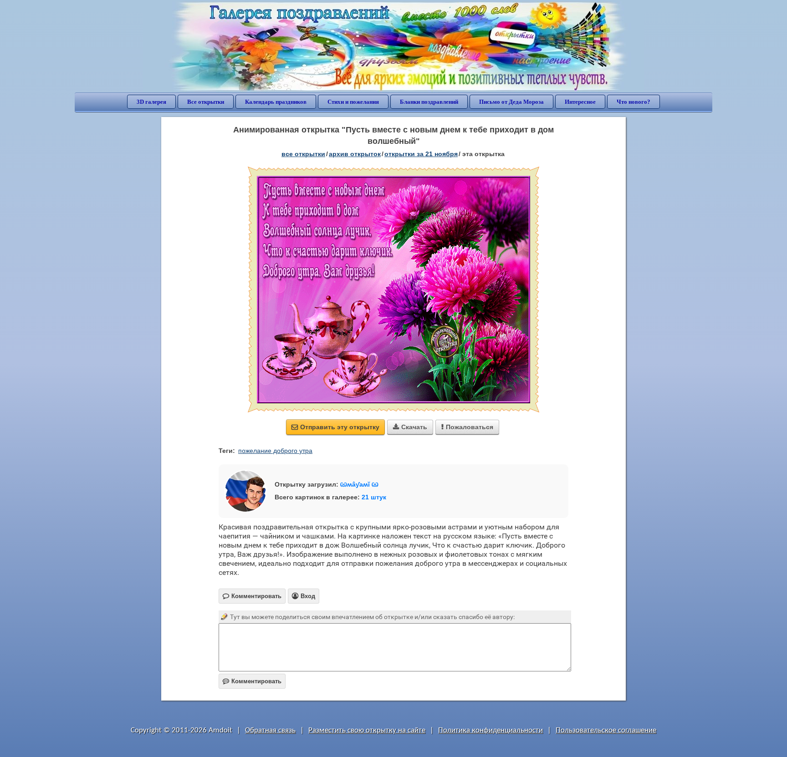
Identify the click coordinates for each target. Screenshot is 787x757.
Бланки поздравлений (429, 101)
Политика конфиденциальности (490, 730)
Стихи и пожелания (353, 101)
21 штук (374, 497)
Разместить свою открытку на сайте (366, 730)
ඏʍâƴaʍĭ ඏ (359, 484)
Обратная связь (270, 730)
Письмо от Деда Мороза (511, 101)
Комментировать (252, 681)
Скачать (410, 427)
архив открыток (355, 153)
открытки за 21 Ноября (421, 153)
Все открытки (205, 101)
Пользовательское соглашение (606, 730)
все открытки (303, 153)
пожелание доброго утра (275, 450)
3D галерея (151, 101)
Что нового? (633, 101)
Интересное (580, 101)
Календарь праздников (276, 101)
